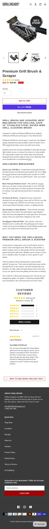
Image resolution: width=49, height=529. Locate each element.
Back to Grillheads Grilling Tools (26, 379)
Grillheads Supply (20, 521)
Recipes (8, 434)
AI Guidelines (9, 470)
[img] (15, 336)
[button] (8, 80)
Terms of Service (11, 464)
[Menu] (45, 4)
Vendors (8, 446)
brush (8, 145)
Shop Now (8, 423)
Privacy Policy (10, 452)
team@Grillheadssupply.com (15, 406)
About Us (8, 440)
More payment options (24, 112)
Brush (8, 221)
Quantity (5, 89)
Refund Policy (10, 458)
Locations (8, 428)
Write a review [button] (25, 322)
